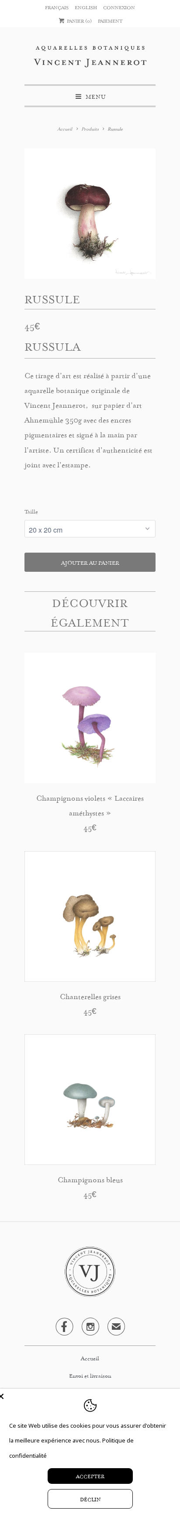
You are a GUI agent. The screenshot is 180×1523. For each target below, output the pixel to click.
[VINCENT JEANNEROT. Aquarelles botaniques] (90, 59)
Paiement (110, 20)
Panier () (78, 20)
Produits (90, 128)
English (86, 7)
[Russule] (90, 213)
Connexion (119, 7)
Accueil (90, 1357)
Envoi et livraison (90, 1375)
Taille (31, 511)
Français (57, 7)
